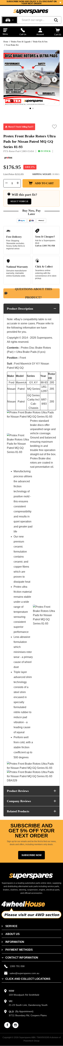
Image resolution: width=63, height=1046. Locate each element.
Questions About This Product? (33, 293)
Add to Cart (44, 183)
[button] (55, 126)
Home (5, 41)
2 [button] (33, 108)
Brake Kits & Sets (40, 41)
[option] (31, 2)
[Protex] (8, 158)
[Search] (56, 20)
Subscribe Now (31, 855)
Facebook (23, 4)
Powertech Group (31, 1041)
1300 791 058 (48, 246)
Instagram (37, 4)
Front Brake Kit (12, 45)
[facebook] (7, 1025)
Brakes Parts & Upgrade (21, 41)
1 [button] (30, 108)
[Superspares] (30, 10)
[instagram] (15, 1025)
